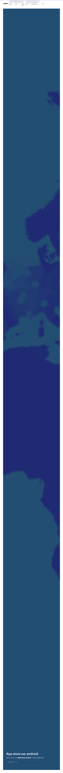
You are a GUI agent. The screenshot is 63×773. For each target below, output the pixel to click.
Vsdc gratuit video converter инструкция (28, 762)
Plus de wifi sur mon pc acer (28, 2)
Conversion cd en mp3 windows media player (35, 2)
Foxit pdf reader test (23, 3)
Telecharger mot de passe (12, 2)
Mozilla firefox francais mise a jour (18, 2)
